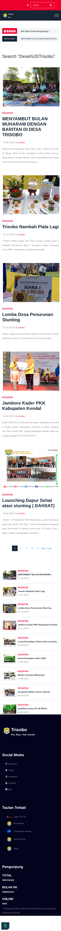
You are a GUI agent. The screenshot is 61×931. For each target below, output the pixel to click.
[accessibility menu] (5, 926)
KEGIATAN (7, 113)
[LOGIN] (28, 5)
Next (44, 548)
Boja (15, 848)
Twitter (11, 770)
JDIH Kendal (18, 839)
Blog (10, 789)
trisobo (22, 142)
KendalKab (18, 823)
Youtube (12, 783)
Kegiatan (7, 494)
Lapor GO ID (20, 817)
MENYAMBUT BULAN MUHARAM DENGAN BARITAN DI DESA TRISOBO (39, 40)
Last (50, 548)
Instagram (13, 776)
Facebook (12, 764)
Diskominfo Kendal (21, 831)
